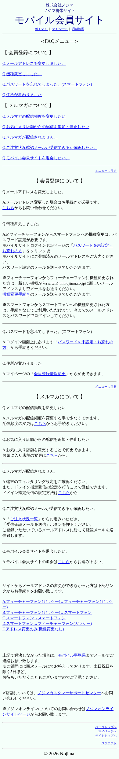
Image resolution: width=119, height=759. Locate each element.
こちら (8, 207)
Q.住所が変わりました (22, 94)
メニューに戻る (106, 170)
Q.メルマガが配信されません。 (30, 137)
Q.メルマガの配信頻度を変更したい (34, 116)
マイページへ (107, 731)
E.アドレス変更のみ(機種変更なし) (33, 629)
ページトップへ (106, 727)
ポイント (41, 29)
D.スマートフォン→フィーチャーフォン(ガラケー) (47, 623)
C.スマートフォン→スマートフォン (34, 618)
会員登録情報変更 (50, 373)
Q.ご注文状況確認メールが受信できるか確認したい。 (49, 147)
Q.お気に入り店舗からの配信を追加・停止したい (45, 126)
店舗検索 (78, 29)
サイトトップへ (106, 735)
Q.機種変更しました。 (22, 74)
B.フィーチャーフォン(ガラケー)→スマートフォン (47, 612)
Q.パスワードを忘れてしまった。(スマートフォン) (47, 84)
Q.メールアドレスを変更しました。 (34, 63)
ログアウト (109, 743)
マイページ (60, 29)
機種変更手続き (16, 294)
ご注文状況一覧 (24, 519)
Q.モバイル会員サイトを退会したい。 (36, 158)
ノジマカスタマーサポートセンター (69, 693)
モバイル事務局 (72, 655)
